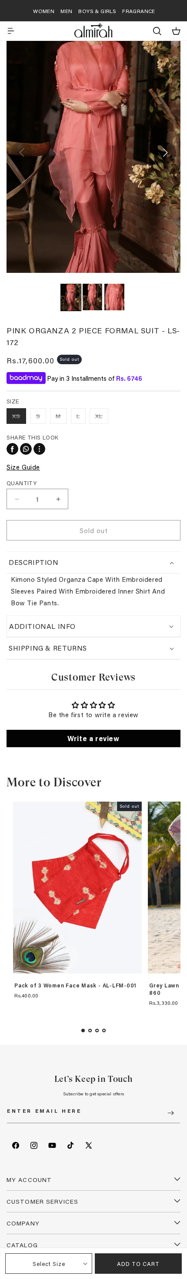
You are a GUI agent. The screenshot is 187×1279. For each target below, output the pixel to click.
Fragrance (138, 10)
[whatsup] (26, 449)
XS (19, 417)
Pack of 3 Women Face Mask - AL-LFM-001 (75, 986)
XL (101, 417)
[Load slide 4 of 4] (103, 1030)
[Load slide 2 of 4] (90, 1030)
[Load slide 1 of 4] (83, 1030)
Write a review (93, 738)
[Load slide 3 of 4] (97, 1030)
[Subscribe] (170, 1113)
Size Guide (23, 467)
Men (66, 10)
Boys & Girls (97, 10)
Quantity (22, 483)
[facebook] (12, 449)
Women (43, 10)
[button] (10, 30)
